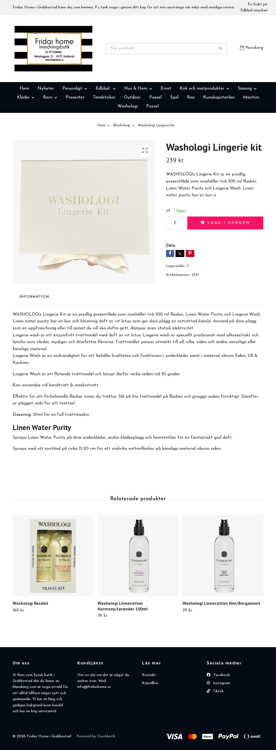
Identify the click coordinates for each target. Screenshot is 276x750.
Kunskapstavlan (218, 124)
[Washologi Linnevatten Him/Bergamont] (222, 582)
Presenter (75, 124)
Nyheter (46, 115)
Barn (47, 124)
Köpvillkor (150, 710)
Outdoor (132, 124)
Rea (191, 124)
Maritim (251, 124)
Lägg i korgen (229, 250)
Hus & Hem (135, 115)
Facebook (221, 702)
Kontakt (149, 702)
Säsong (245, 115)
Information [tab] (34, 324)
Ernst (166, 115)
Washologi (128, 133)
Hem (24, 115)
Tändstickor (104, 124)
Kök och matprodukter (202, 115)
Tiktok (218, 718)
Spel (174, 124)
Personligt (72, 115)
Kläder (23, 124)
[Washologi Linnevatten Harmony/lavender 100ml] (138, 582)
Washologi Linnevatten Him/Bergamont (221, 630)
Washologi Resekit (30, 630)
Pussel (155, 124)
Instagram (221, 710)
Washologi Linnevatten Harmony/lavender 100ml (123, 632)
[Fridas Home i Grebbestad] (75, 62)
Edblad (103, 115)
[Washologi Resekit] (53, 582)
